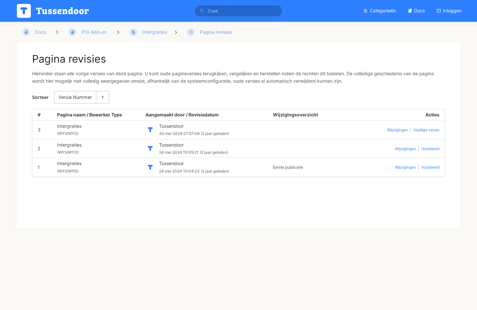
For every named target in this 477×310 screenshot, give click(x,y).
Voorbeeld (430, 148)
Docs (419, 10)
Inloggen (452, 10)
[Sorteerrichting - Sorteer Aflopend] (102, 97)
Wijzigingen (397, 129)
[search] (238, 11)
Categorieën (383, 10)
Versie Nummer (75, 97)
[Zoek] (202, 11)
